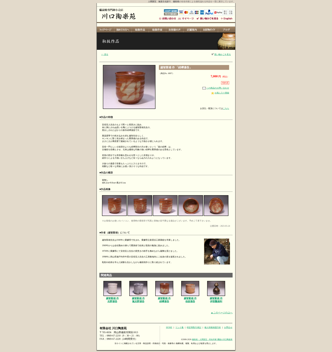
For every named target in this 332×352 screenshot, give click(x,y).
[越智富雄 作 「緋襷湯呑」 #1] (114, 216)
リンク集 (179, 327)
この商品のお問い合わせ (217, 88)
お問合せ (228, 327)
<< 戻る (104, 54)
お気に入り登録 (222, 93)
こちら (226, 108)
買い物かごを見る (222, 54)
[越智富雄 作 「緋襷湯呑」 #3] (165, 216)
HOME (169, 327)
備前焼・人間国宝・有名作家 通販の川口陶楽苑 (212, 339)
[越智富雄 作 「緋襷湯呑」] (129, 109)
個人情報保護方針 (212, 327)
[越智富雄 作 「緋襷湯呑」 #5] (216, 216)
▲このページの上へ (222, 312)
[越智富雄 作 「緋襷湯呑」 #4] (190, 216)
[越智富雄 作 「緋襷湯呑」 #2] (139, 216)
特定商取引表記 (194, 327)
